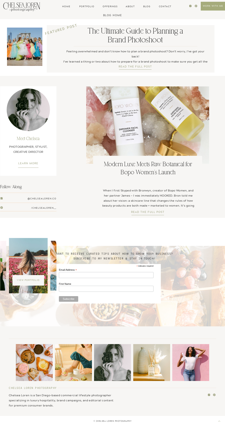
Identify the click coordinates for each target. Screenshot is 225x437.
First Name (65, 283)
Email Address (68, 270)
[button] (112, 15)
